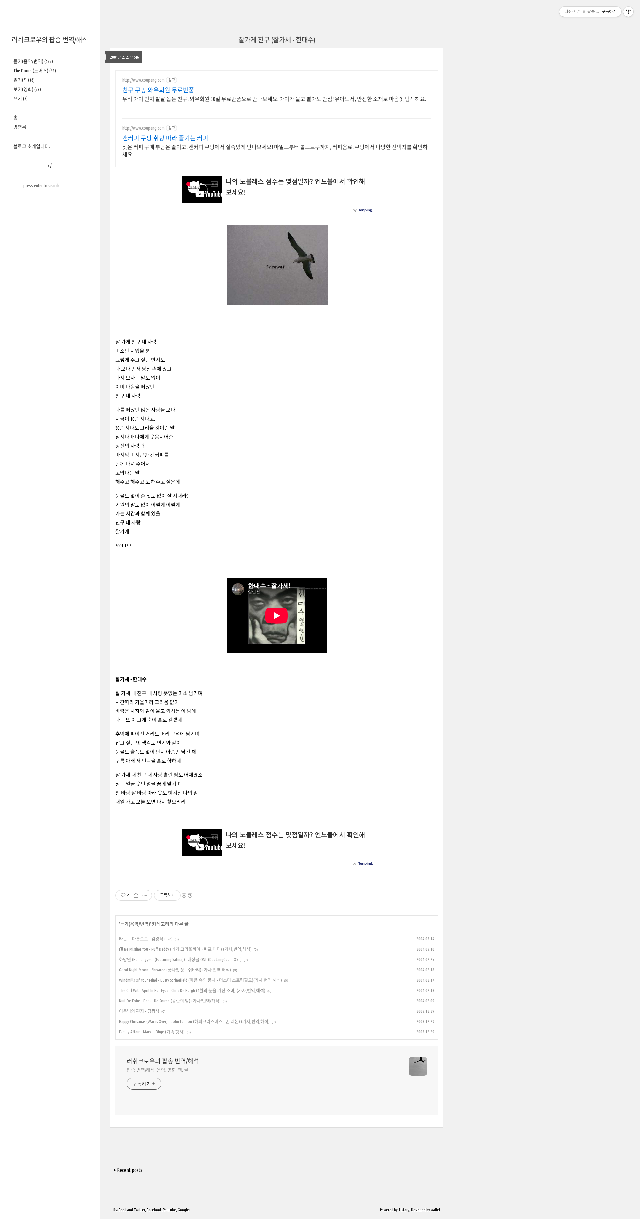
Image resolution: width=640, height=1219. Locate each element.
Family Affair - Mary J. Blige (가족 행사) (152, 1031)
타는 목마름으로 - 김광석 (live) (146, 938)
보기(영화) (27, 89)
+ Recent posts (127, 1170)
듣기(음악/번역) (33, 61)
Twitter (139, 1210)
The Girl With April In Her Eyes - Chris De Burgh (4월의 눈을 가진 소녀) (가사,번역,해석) (192, 990)
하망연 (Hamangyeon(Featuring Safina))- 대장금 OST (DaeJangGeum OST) (180, 959)
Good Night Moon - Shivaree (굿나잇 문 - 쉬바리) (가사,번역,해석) (175, 969)
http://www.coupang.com (143, 80)
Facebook (154, 1210)
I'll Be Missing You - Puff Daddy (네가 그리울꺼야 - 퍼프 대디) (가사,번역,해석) (185, 949)
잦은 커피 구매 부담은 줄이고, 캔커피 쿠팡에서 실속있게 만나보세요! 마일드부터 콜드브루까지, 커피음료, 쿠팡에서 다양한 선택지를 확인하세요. (275, 150)
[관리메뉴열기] (628, 12)
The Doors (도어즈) (34, 70)
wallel (435, 1210)
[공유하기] (136, 895)
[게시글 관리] (144, 895)
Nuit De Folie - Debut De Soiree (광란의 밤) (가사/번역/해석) (170, 1000)
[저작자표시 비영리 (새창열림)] (187, 895)
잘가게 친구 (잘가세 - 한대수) (276, 40)
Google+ (184, 1210)
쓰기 (20, 98)
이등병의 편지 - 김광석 (139, 1011)
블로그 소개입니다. (31, 146)
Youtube (169, 1210)
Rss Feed (119, 1210)
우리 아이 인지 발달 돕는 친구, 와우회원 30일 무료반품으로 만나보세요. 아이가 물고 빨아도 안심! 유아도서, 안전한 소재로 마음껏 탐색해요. (274, 99)
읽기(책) (24, 80)
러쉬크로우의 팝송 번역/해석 (50, 40)
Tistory (403, 1210)
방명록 (19, 127)
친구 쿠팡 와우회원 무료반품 (158, 90)
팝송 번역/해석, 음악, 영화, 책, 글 (157, 1070)
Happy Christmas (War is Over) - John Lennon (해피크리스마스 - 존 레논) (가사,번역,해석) (194, 1021)
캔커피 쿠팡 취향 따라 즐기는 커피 (165, 138)
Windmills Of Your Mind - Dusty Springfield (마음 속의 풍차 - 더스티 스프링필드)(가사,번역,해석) (200, 980)
